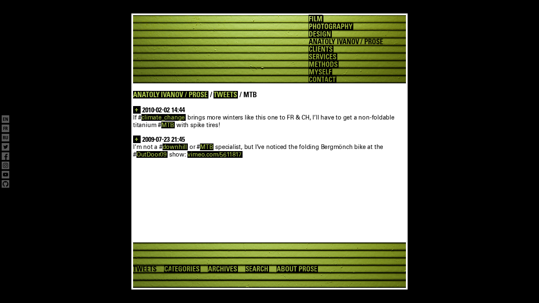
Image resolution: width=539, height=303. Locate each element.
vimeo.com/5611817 (214, 154)
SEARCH (257, 269)
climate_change (163, 117)
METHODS (323, 64)
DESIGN (320, 34)
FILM (316, 19)
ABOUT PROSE (297, 269)
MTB (167, 125)
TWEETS (225, 94)
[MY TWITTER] (5, 147)
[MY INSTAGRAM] (5, 166)
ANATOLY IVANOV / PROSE (170, 94)
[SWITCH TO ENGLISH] (5, 120)
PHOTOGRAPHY (330, 26)
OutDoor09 (151, 154)
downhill (175, 147)
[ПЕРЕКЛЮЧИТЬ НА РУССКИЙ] (5, 138)
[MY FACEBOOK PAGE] (5, 157)
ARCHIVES (222, 269)
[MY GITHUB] (5, 184)
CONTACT (322, 79)
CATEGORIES (182, 269)
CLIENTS (321, 49)
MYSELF (320, 72)
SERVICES (322, 57)
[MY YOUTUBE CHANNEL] (5, 175)
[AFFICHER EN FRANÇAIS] (5, 129)
